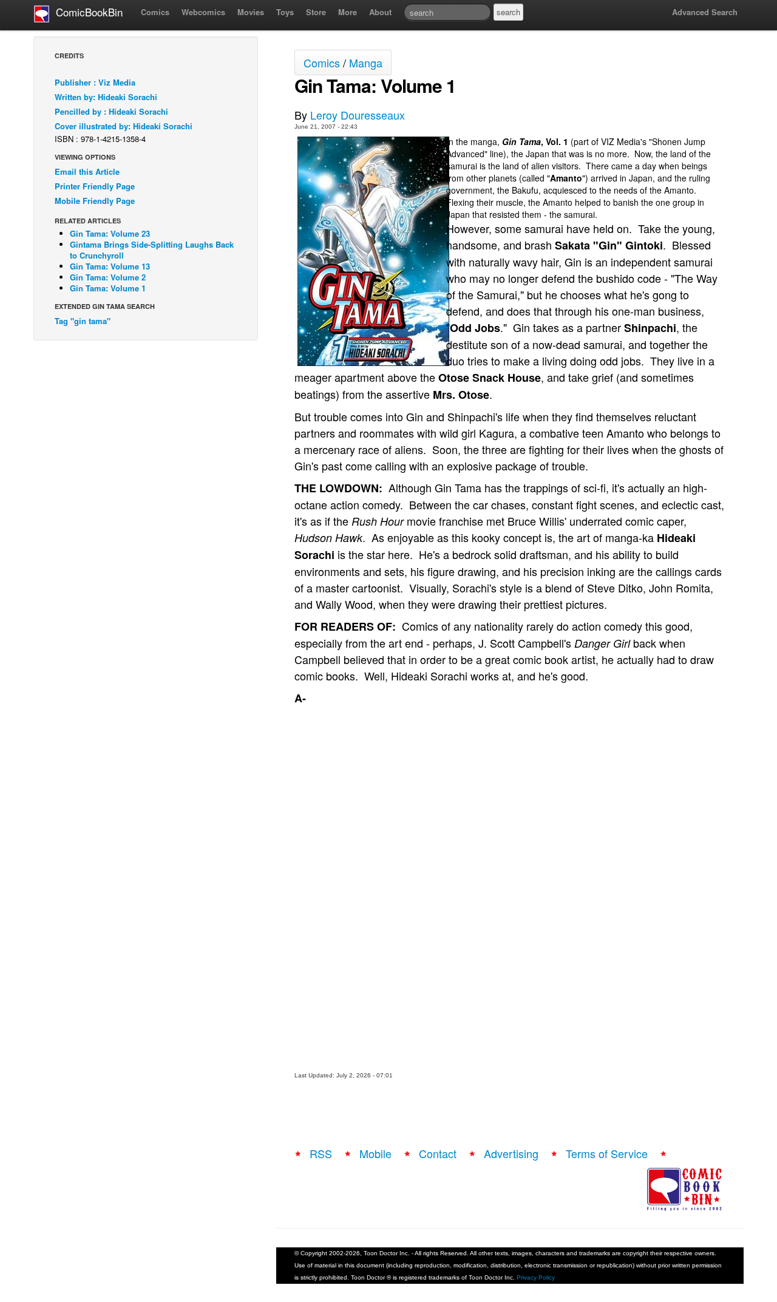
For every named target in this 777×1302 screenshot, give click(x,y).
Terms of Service (607, 1153)
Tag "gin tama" (82, 321)
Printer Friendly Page (95, 186)
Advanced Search (705, 12)
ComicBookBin (86, 11)
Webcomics (203, 12)
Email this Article (87, 171)
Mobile (375, 1153)
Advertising (511, 1153)
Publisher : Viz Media (95, 82)
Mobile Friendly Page (95, 200)
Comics (155, 12)
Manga (365, 62)
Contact (437, 1153)
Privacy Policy (536, 1277)
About (380, 12)
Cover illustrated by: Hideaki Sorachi (123, 126)
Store (316, 12)
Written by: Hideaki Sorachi (106, 97)
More (347, 12)
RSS (321, 1153)
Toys (285, 12)
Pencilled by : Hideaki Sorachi (111, 111)
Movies (250, 12)
